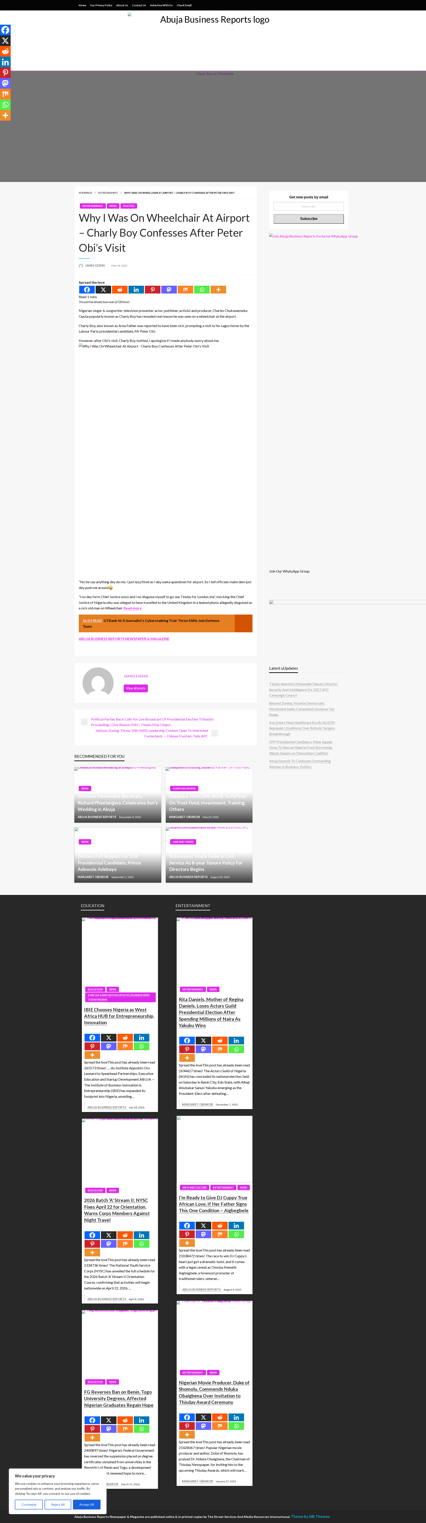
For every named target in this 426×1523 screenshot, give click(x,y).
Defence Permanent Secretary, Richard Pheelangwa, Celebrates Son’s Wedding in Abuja (118, 802)
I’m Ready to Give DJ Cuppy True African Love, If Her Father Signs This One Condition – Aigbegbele (213, 1204)
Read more (133, 608)
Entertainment (108, 192)
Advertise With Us (161, 5)
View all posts (136, 688)
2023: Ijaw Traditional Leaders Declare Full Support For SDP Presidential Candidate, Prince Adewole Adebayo (109, 859)
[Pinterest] (152, 289)
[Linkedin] (136, 289)
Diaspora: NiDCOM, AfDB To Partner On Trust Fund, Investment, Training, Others (208, 802)
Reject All (58, 1504)
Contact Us (139, 5)
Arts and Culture (195, 1187)
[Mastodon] (169, 289)
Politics (128, 205)
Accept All (86, 1504)
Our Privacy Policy (101, 5)
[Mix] (185, 289)
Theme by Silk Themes (310, 1516)
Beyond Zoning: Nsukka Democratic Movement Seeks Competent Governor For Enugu (302, 709)
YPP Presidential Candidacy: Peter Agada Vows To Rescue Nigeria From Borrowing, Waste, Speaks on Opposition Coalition (301, 747)
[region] (57, 1491)
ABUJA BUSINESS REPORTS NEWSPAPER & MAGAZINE (124, 639)
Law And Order (183, 841)
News (113, 205)
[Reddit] (120, 289)
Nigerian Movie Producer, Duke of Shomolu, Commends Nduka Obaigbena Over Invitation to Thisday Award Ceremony (214, 1392)
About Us (122, 5)
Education (95, 989)
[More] (218, 289)
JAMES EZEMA (95, 265)
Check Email (184, 5)
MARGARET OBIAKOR (185, 817)
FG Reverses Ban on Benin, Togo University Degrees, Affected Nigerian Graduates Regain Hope (119, 1398)
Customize (29, 1504)
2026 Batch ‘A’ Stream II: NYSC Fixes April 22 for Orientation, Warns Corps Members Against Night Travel (117, 1209)
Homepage (85, 192)
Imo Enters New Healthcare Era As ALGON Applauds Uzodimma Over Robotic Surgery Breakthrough (302, 728)
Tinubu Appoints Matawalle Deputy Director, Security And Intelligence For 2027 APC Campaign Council (303, 689)
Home (82, 5)
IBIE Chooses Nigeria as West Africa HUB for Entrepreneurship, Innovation (119, 1016)
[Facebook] (87, 289)
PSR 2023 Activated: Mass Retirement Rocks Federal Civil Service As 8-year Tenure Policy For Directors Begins (206, 859)
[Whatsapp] (202, 289)
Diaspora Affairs (184, 788)
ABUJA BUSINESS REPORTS (97, 817)
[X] (103, 289)
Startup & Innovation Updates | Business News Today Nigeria (119, 997)
